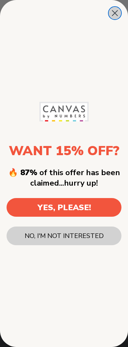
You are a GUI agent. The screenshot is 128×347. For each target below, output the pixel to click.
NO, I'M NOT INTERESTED (64, 235)
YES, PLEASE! (64, 207)
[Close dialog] (114, 13)
